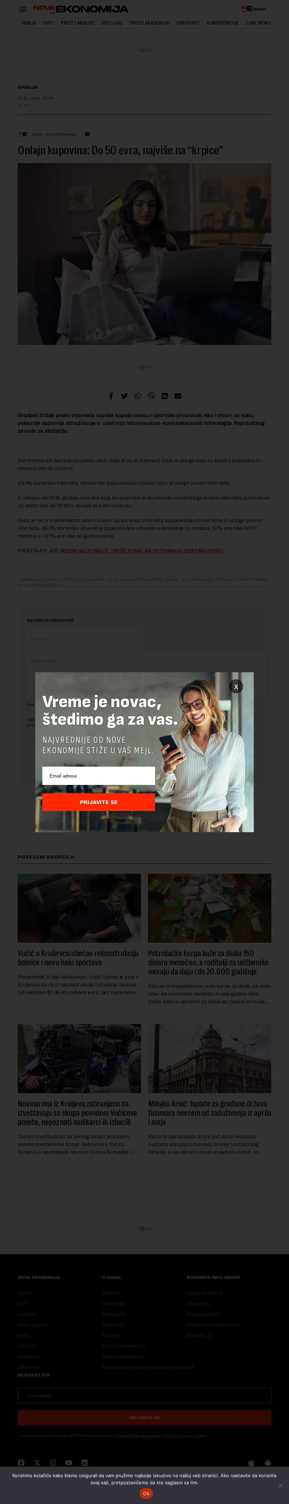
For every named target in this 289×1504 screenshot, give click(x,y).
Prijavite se (99, 802)
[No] (280, 1485)
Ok (146, 1493)
